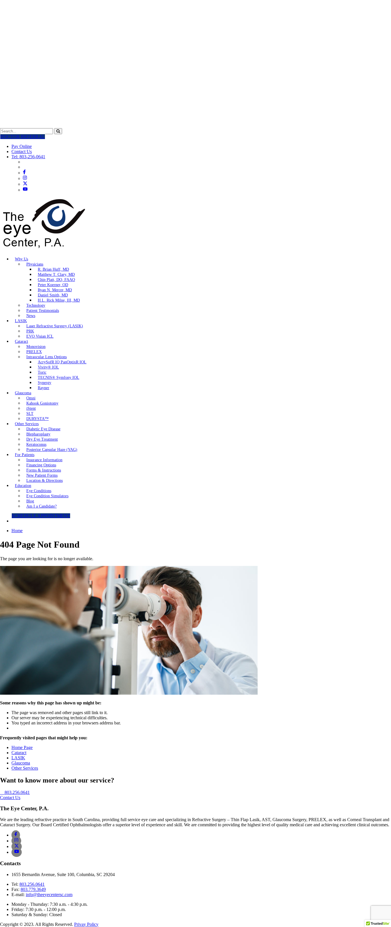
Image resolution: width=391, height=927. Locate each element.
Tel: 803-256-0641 (28, 156)
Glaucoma (20, 762)
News (30, 316)
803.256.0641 (32, 884)
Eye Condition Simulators (47, 496)
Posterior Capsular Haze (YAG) (51, 449)
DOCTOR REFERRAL (22, 136)
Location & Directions (44, 480)
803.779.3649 (33, 889)
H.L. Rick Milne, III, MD (59, 300)
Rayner (43, 388)
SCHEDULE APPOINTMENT (41, 515)
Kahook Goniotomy (42, 403)
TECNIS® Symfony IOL (58, 377)
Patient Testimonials (42, 310)
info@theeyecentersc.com (49, 894)
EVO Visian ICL (40, 336)
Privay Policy (86, 924)
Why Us (21, 259)
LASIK (21, 321)
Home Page (22, 747)
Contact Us (21, 151)
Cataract (21, 341)
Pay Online (21, 146)
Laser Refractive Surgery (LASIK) (54, 326)
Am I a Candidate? (41, 506)
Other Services (24, 768)
